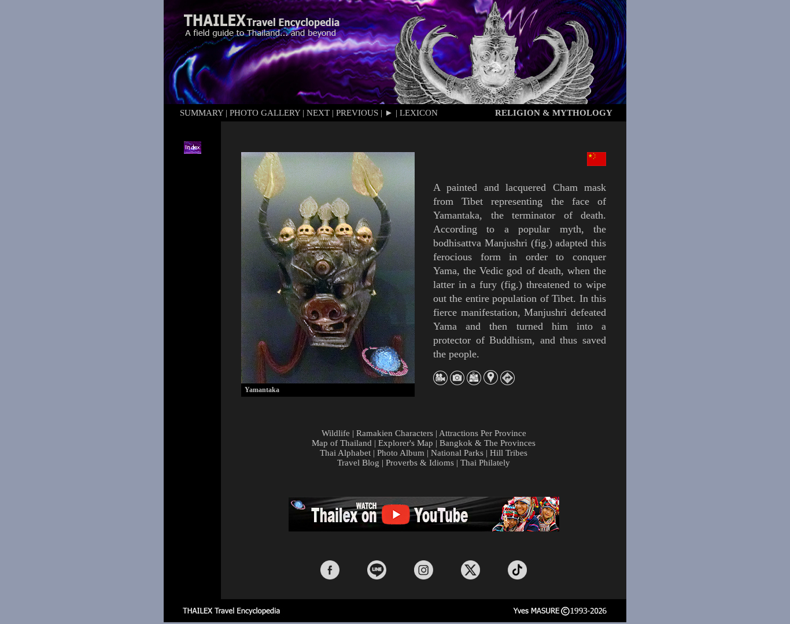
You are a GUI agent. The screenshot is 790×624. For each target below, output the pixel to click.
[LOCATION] (490, 381)
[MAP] (474, 382)
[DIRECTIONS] (507, 382)
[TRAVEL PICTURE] (457, 381)
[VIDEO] (440, 382)
